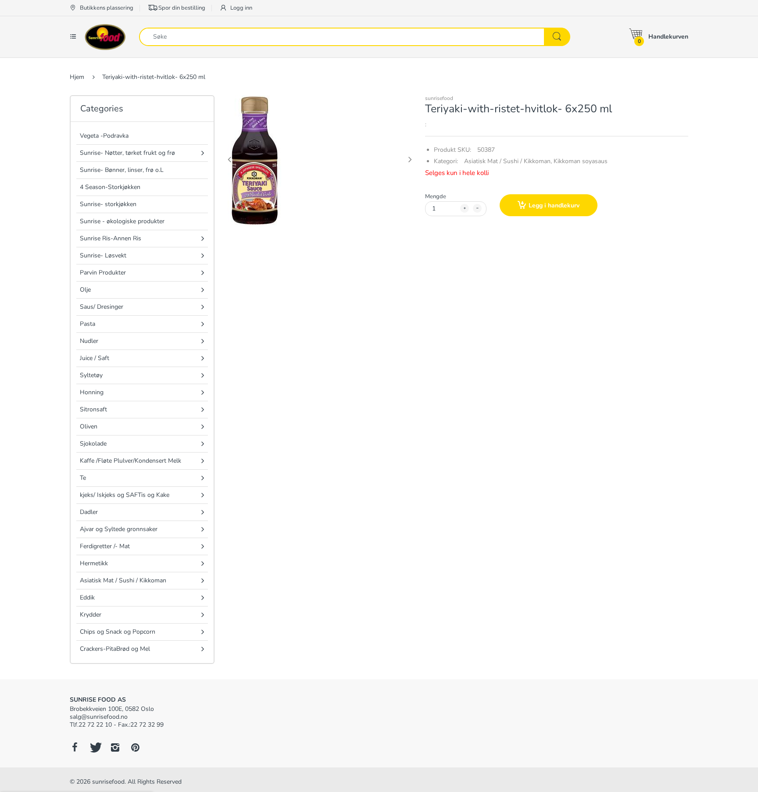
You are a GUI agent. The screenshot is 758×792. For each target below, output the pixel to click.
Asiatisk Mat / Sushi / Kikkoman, (508, 161)
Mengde (435, 196)
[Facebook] (74, 747)
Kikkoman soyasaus (581, 161)
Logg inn (240, 8)
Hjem (77, 77)
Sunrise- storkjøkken (108, 204)
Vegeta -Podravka (104, 136)
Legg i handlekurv (554, 205)
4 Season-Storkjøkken (110, 187)
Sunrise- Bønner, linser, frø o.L (122, 170)
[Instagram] (115, 747)
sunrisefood (439, 98)
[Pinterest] (135, 747)
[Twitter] (95, 747)
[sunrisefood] (105, 36)
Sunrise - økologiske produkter (122, 221)
